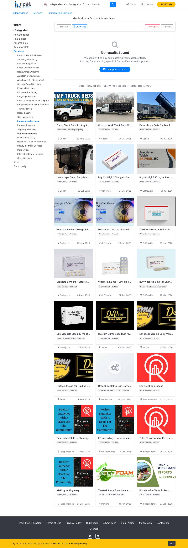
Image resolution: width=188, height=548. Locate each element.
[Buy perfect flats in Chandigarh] (73, 419)
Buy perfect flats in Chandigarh (74, 438)
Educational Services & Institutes (33, 104)
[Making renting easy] (73, 472)
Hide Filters (64, 26)
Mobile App (145, 522)
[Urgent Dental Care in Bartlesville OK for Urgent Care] (115, 367)
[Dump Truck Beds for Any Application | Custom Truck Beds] (156, 107)
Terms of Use (53, 522)
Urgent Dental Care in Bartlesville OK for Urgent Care (127, 385)
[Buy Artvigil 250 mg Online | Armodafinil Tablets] (156, 159)
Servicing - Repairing (27, 59)
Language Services (26, 96)
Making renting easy (68, 490)
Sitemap (94, 528)
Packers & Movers (26, 125)
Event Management (26, 63)
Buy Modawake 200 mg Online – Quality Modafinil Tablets (89, 229)
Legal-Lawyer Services (28, 67)
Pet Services (23, 150)
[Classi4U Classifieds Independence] (24, 4)
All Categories (21, 34)
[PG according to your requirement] (115, 419)
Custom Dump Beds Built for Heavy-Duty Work (124, 333)
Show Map (81, 26)
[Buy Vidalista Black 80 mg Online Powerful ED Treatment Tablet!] (73, 315)
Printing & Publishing (27, 92)
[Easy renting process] (156, 367)
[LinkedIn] (97, 536)
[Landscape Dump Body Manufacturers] (156, 315)
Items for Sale (21, 47)
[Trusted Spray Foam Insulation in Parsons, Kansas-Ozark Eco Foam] (115, 472)
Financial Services (26, 88)
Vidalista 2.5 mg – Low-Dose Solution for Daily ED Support (131, 281)
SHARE (168, 26)
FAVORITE (154, 26)
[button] (147, 4)
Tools (132, 4)
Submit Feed (109, 522)
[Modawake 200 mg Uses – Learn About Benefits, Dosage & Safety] (115, 211)
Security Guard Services (29, 84)
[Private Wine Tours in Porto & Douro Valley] (156, 472)
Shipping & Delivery (26, 129)
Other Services (24, 158)
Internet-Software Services (30, 154)
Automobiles (21, 42)
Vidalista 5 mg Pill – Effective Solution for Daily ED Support (89, 281)
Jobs (16, 162)
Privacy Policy (74, 522)
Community (20, 166)
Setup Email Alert (117, 69)
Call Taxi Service (25, 117)
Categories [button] (20, 30)
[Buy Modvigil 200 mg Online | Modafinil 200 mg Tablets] (115, 159)
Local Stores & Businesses (29, 55)
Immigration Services (60, 12)
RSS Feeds (92, 522)
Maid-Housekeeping (27, 133)
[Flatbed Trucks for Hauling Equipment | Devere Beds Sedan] (73, 367)
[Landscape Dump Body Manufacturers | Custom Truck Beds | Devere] (73, 159)
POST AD (166, 4)
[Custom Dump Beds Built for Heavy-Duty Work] (115, 315)
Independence (20, 12)
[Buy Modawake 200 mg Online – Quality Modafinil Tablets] (73, 211)
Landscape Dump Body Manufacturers (161, 333)
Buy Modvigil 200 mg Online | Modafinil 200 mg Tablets (129, 177)
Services (37, 12)
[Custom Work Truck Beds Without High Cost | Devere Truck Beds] (115, 107)
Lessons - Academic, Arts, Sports (33, 100)
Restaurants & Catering (28, 71)
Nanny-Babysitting (26, 137)
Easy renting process (151, 385)
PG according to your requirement (117, 438)
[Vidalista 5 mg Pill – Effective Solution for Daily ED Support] (73, 263)
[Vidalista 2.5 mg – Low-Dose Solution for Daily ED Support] (115, 263)
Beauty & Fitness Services (29, 145)
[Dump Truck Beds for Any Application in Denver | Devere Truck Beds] (73, 107)
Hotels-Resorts (24, 113)
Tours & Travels (24, 108)
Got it (171, 543)
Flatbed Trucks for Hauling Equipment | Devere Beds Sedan (90, 385)
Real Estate (20, 38)
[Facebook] (90, 536)
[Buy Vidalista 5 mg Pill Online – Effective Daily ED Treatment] (156, 263)
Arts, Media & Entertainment (30, 80)
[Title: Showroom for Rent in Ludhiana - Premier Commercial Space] (156, 419)
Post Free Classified (30, 522)
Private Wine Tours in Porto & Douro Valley (163, 490)
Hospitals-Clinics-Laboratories (31, 141)
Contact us (163, 522)
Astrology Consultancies (28, 76)
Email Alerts (127, 522)
